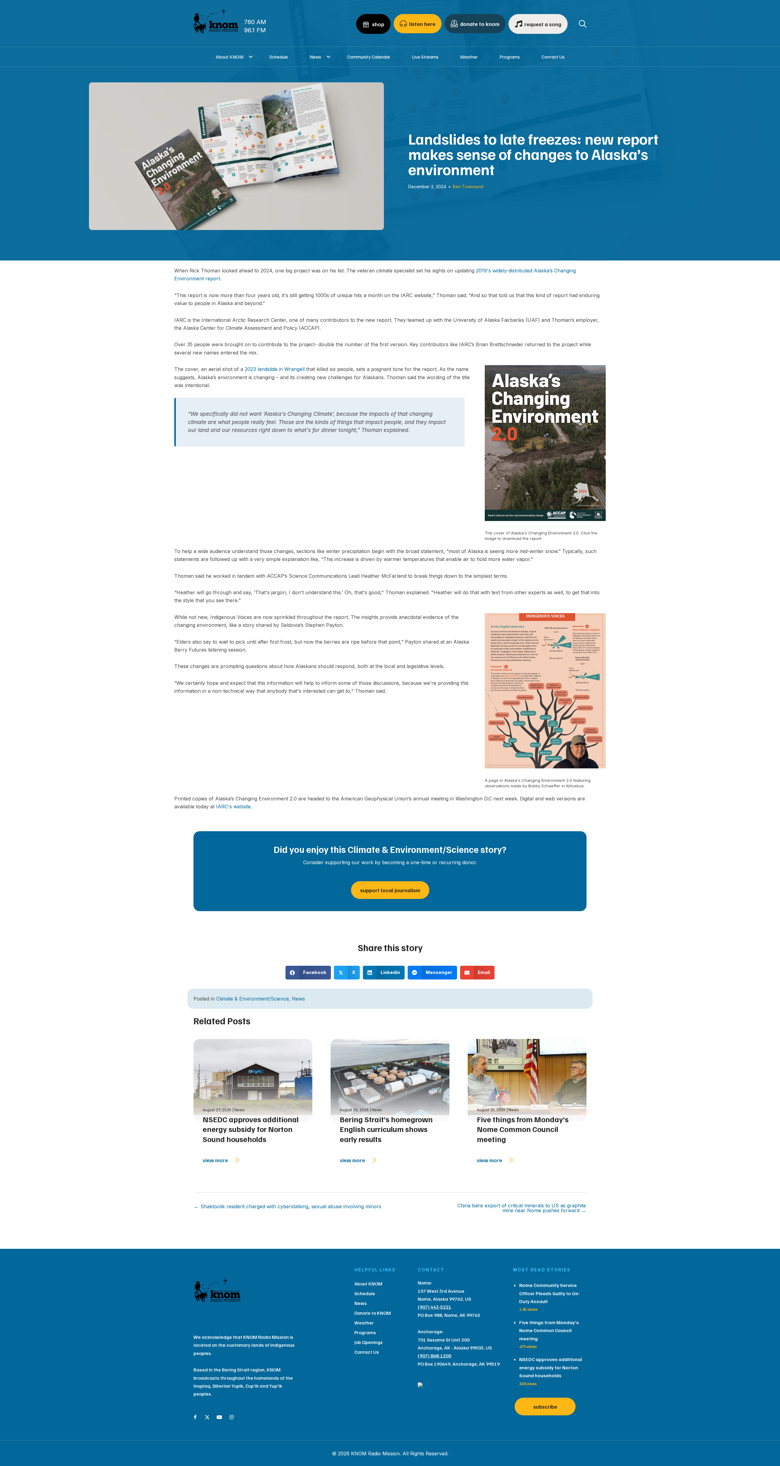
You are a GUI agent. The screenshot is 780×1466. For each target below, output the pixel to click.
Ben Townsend (468, 186)
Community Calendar (368, 57)
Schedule (278, 57)
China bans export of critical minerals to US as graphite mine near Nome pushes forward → (521, 1208)
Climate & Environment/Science (252, 999)
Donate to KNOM (372, 1313)
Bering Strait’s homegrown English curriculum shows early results (386, 1129)
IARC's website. (233, 806)
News (315, 57)
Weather (469, 57)
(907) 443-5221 (434, 1307)
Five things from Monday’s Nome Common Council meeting (523, 1129)
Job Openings (368, 1342)
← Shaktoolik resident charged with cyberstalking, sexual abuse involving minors (287, 1206)
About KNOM (229, 57)
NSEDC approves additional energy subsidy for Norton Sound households (251, 1129)
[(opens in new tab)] (545, 446)
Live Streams (425, 57)
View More (216, 1160)
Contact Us (553, 57)
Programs (509, 57)
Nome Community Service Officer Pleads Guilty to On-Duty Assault (549, 1293)
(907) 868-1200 (434, 1356)
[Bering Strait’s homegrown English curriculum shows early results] (390, 1079)
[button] (250, 56)
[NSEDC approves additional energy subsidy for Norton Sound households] (252, 1079)
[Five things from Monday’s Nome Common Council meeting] (527, 1079)
